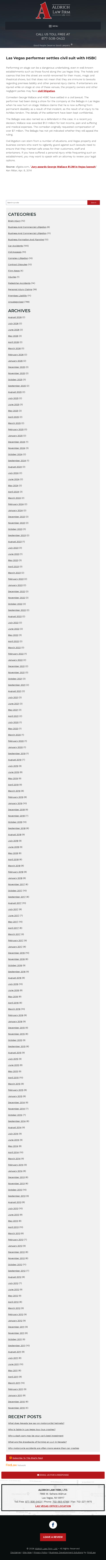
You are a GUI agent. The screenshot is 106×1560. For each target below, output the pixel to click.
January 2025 (15, 435)
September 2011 (16, 1345)
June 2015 (13, 1065)
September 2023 (17, 535)
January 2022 (15, 660)
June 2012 (13, 1289)
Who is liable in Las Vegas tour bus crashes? (31, 1429)
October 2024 (15, 454)
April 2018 (13, 859)
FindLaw (91, 1552)
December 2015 (16, 1027)
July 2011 (13, 1358)
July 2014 (13, 1133)
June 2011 (13, 1364)
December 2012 (16, 1252)
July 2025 (13, 398)
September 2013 (17, 1196)
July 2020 (13, 722)
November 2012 (16, 1258)
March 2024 (14, 498)
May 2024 (13, 485)
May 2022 (13, 635)
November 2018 (16, 815)
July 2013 (13, 1208)
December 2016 (16, 953)
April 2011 (13, 1376)
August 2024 (15, 466)
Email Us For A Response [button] (54, 1475)
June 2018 (13, 847)
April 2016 (13, 1002)
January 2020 (15, 747)
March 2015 (14, 1083)
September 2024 (17, 460)
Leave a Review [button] (53, 1537)
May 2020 (13, 728)
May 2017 (13, 921)
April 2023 (13, 566)
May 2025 (13, 410)
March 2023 (14, 572)
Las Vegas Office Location (53, 1506)
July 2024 (13, 473)
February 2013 (15, 1239)
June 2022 (13, 629)
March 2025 (14, 423)
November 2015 (16, 1034)
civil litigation (46, 90)
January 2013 (15, 1246)
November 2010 (16, 1408)
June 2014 (13, 1140)
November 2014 (16, 1108)
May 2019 (13, 778)
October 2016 (15, 965)
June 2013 (13, 1214)
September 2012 (17, 1270)
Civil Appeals (15, 252)
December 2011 (16, 1327)
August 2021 (14, 691)
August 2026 (15, 317)
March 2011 (14, 1383)
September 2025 (17, 385)
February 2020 (16, 741)
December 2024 (16, 442)
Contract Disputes (17, 264)
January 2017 (15, 946)
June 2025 (13, 404)
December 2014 (16, 1102)
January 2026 (15, 361)
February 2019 (15, 797)
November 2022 (16, 597)
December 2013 (16, 1177)
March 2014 (14, 1158)
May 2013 (13, 1221)
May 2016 (13, 996)
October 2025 (15, 379)
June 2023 (13, 554)
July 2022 (13, 622)
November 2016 (16, 959)
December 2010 (16, 1401)
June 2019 (13, 772)
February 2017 (15, 940)
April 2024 (13, 491)
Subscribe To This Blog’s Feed (28, 1458)
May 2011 (13, 1370)
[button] (53, 26)
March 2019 (14, 791)
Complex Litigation (18, 258)
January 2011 (15, 1395)
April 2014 (13, 1152)
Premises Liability (17, 295)
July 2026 (13, 323)
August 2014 (15, 1127)
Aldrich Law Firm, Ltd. (46, 1548)
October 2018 (15, 822)
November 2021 (16, 672)
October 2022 (15, 604)
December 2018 (16, 809)
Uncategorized (16, 302)
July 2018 (13, 840)
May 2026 (13, 336)
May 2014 (13, 1146)
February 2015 (15, 1090)
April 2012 (13, 1302)
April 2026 (13, 342)
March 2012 (14, 1308)
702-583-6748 (60, 1501)
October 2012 (15, 1264)
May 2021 (13, 710)
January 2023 (15, 585)
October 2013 (15, 1189)
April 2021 (13, 716)
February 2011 (15, 1389)
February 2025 (16, 429)
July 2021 (13, 697)
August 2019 (14, 759)
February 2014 (15, 1164)
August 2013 (14, 1202)
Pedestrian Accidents (19, 283)
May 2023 (13, 560)
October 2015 (15, 1040)
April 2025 (13, 417)
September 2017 (17, 897)
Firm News (14, 270)
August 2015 (14, 1052)
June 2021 (13, 703)
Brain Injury (14, 221)
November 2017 (16, 884)
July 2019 (13, 766)
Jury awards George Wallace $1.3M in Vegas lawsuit (63, 166)
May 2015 (13, 1071)
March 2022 (14, 647)
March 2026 (14, 348)
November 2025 (16, 373)
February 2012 (15, 1314)
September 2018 (17, 828)
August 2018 (14, 834)
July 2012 (13, 1283)
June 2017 (13, 915)
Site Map (27, 1552)
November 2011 (16, 1333)
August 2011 (14, 1351)
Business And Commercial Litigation (27, 227)
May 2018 (13, 853)
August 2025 (15, 392)
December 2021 (16, 666)
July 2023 (13, 547)
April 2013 (13, 1227)
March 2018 (14, 865)
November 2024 (16, 448)
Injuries (12, 277)
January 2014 (15, 1171)
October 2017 (15, 890)
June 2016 (13, 990)
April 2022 (13, 641)
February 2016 (15, 1015)
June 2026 (13, 329)
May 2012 (13, 1295)
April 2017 (13, 928)
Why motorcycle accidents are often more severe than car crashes (43, 1448)
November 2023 (16, 523)
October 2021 (15, 678)
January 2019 (15, 803)
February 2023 (16, 579)
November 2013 (16, 1183)
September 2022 (17, 610)
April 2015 (13, 1077)
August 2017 (15, 903)
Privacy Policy (40, 1552)
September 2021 (17, 685)
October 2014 (15, 1115)
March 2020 (14, 734)
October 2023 (15, 529)
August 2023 (15, 541)
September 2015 (17, 1046)
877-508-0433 (53, 38)
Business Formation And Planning (26, 239)
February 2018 (15, 872)
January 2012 (15, 1320)
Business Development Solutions (66, 1552)
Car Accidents (15, 245)
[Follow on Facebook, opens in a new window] (53, 1525)
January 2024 (15, 510)
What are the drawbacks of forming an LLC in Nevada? (37, 1442)
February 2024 (16, 504)
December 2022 (16, 591)
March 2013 (14, 1233)
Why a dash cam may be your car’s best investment (35, 1435)
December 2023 (16, 516)
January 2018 (15, 878)
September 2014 (17, 1121)
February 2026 (16, 354)
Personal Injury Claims (20, 289)
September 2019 (17, 753)
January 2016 (15, 1021)
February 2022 (16, 653)
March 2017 (14, 934)
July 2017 (13, 909)
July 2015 (13, 1059)
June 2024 (13, 479)
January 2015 (15, 1096)
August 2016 (14, 978)
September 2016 (17, 971)
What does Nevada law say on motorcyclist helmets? (36, 1423)
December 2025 (16, 367)
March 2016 (14, 1009)
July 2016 (13, 984)
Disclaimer (15, 1552)
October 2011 (15, 1339)
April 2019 (13, 784)
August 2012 (14, 1277)
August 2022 (15, 616)
